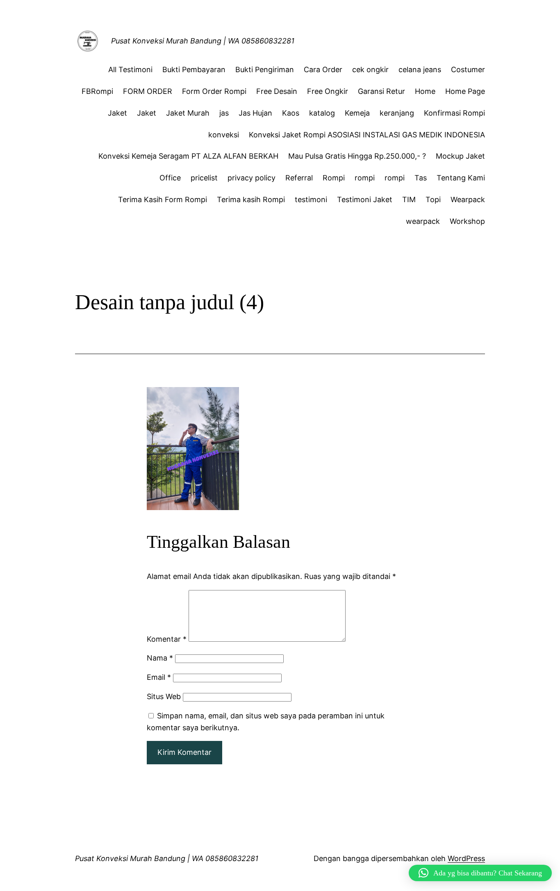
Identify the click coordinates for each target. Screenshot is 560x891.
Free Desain (276, 91)
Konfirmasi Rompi (454, 113)
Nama (160, 658)
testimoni (311, 199)
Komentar (167, 639)
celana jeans (419, 69)
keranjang (397, 113)
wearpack (423, 221)
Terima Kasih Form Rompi (162, 199)
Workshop (467, 221)
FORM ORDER (147, 91)
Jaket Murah (187, 113)
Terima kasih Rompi (251, 199)
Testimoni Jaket (364, 199)
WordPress (466, 858)
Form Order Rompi (214, 91)
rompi (365, 177)
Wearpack (468, 199)
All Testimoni (130, 69)
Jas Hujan (255, 113)
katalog (322, 113)
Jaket (117, 113)
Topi (433, 199)
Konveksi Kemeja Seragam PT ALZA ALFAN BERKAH (188, 156)
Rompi (334, 177)
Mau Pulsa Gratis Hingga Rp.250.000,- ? (357, 156)
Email (159, 677)
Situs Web (164, 696)
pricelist (204, 177)
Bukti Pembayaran (193, 69)
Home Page (465, 91)
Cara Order (323, 69)
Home (425, 91)
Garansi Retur (381, 91)
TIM (409, 199)
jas (224, 113)
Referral (299, 177)
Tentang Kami (461, 177)
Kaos (290, 113)
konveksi (223, 134)
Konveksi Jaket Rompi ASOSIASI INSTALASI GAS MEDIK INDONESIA (367, 134)
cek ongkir (370, 69)
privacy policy (251, 177)
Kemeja (357, 113)
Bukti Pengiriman (264, 69)
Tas (420, 177)
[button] (480, 873)
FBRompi (97, 91)
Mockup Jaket (460, 156)
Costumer (468, 69)
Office (170, 177)
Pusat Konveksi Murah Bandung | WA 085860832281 (202, 40)
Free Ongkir (327, 91)
